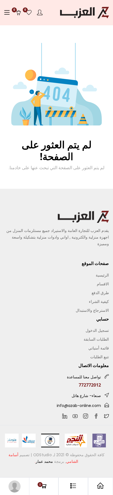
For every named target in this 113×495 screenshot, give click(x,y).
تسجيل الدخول (97, 330)
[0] (29, 13)
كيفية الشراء (99, 301)
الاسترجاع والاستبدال (92, 310)
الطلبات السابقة (96, 339)
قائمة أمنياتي (98, 348)
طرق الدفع (100, 292)
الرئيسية (102, 275)
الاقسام (103, 283)
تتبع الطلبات (99, 356)
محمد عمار (44, 461)
